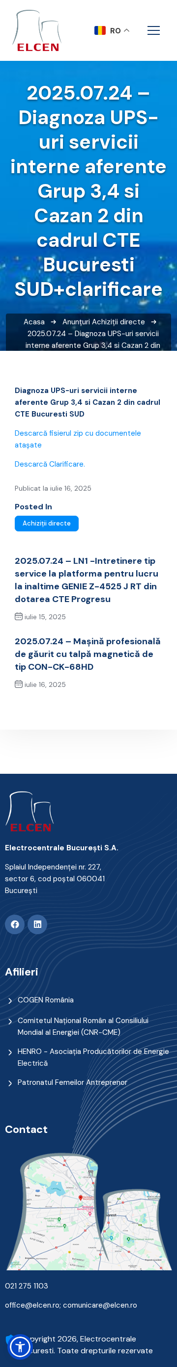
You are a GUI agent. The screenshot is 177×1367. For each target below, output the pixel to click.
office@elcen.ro (32, 1305)
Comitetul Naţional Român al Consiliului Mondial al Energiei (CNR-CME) (83, 1026)
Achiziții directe (118, 322)
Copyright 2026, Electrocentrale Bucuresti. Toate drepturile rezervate (86, 1345)
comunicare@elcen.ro (100, 1305)
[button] (20, 1347)
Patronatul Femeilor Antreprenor (72, 1082)
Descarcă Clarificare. (50, 464)
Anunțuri (76, 322)
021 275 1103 (26, 1286)
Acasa (34, 322)
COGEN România (46, 1000)
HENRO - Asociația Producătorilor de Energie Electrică (93, 1057)
